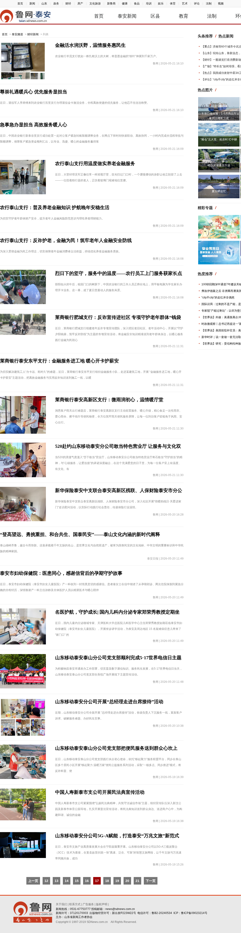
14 (66, 881)
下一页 (151, 881)
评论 (197, 3)
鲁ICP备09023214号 (194, 913)
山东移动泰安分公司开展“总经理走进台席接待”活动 (109, 701)
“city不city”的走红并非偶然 (217, 297)
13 (56, 881)
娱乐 (161, 3)
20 (127, 881)
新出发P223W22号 (124, 913)
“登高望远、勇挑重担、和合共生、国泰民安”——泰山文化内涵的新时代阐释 (80, 534)
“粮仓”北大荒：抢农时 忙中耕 (219, 139)
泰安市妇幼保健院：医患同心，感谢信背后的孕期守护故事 (61, 573)
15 (77, 881)
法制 (209, 3)
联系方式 (74, 904)
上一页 (33, 881)
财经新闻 (33, 34)
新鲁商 (111, 3)
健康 (125, 3)
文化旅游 (95, 3)
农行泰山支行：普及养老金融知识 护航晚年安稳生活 (54, 207)
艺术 (185, 3)
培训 (149, 3)
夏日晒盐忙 (219, 191)
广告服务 (88, 904)
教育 (183, 16)
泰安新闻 (127, 16)
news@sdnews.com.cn (120, 909)
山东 (44, 3)
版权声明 (101, 904)
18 (107, 881)
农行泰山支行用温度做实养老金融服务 (95, 163)
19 (117, 881)
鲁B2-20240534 (162, 913)
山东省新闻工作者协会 (78, 917)
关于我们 (61, 904)
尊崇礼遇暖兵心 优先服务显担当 (33, 91)
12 (46, 881)
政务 (56, 3)
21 (137, 881)
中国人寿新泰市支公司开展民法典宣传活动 (100, 792)
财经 (68, 3)
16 (87, 881)
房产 (80, 3)
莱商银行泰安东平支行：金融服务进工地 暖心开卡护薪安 (59, 360)
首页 (20, 3)
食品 (137, 3)
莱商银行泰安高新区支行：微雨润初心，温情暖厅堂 (109, 399)
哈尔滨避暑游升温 (219, 165)
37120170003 (79, 913)
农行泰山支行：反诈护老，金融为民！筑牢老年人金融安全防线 (66, 240)
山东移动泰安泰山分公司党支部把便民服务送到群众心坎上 (116, 748)
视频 (221, 3)
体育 (173, 3)
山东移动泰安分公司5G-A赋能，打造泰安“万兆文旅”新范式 (117, 835)
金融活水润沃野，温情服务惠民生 (90, 45)
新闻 (32, 3)
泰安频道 (17, 34)
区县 (155, 16)
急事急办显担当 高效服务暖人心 (33, 124)
